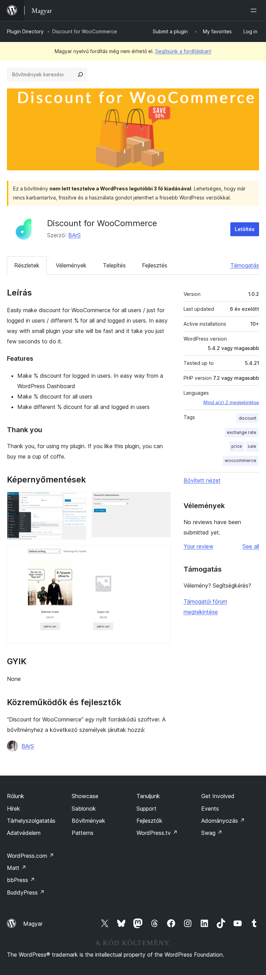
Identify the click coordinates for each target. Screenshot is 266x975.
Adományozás (223, 820)
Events (210, 808)
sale (252, 446)
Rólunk (15, 796)
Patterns (83, 832)
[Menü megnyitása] (255, 10)
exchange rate (241, 432)
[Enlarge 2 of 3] (161, 501)
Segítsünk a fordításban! (183, 51)
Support (146, 808)
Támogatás (244, 265)
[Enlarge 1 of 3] (76, 501)
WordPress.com (30, 855)
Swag (211, 832)
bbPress (21, 879)
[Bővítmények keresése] (80, 75)
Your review (198, 546)
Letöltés (245, 229)
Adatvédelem (24, 832)
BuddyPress (26, 892)
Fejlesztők (149, 820)
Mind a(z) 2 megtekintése (231, 402)
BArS (74, 235)
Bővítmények (88, 820)
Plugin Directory (25, 31)
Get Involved (217, 796)
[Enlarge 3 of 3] (161, 554)
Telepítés (114, 265)
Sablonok (84, 808)
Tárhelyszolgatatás (31, 820)
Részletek (26, 265)
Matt (16, 867)
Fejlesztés (154, 265)
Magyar (33, 923)
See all (250, 546)
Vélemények (71, 265)
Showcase (85, 796)
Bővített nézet (202, 480)
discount (247, 418)
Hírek (13, 808)
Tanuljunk (148, 796)
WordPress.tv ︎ (157, 832)
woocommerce (240, 460)
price (236, 446)
